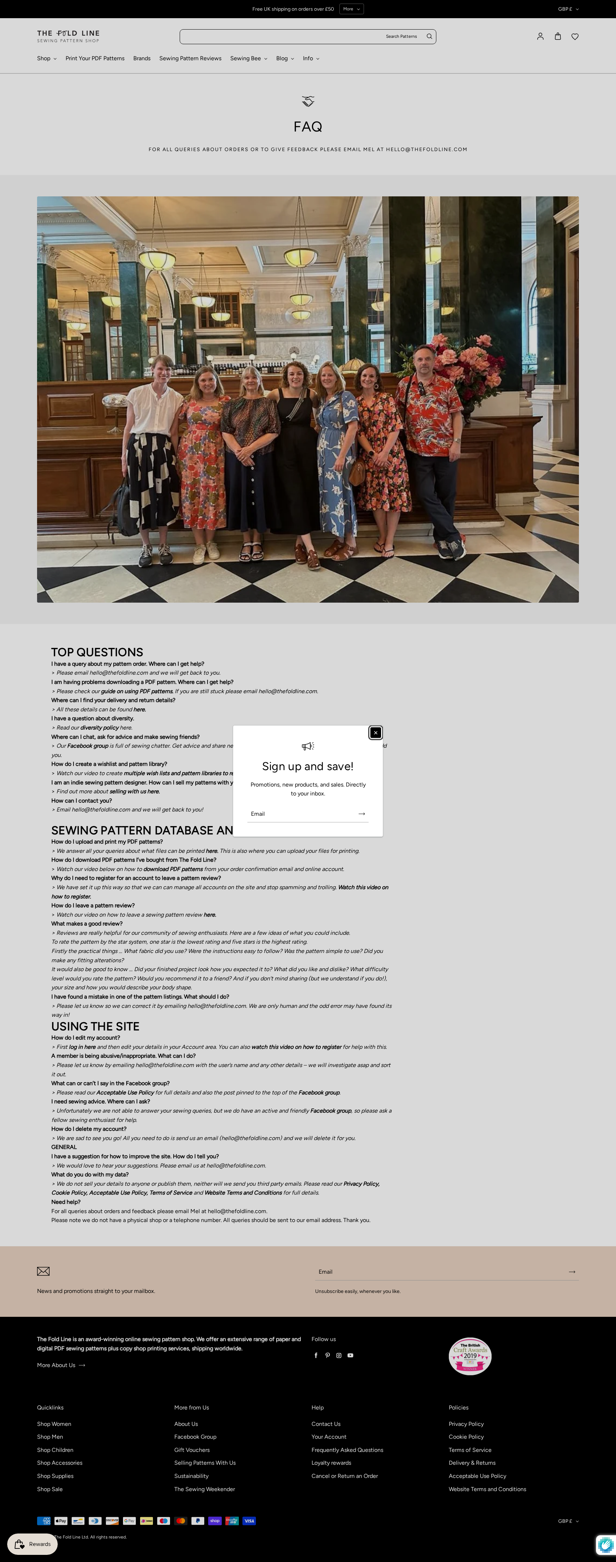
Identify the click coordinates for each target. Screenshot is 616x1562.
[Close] (375, 732)
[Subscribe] (362, 814)
